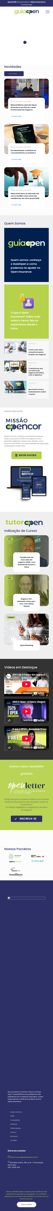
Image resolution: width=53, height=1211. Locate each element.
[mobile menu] (47, 12)
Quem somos (16, 1112)
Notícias (13, 1124)
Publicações (15, 1128)
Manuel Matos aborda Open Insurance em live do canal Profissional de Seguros (24, 107)
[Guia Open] (26, 11)
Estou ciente (26, 1204)
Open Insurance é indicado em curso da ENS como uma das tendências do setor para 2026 (25, 196)
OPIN (12, 1116)
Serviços (13, 1136)
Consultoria (15, 1120)
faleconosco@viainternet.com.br (24, 1157)
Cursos (13, 1132)
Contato (13, 1140)
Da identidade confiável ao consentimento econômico (23, 151)
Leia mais (17, 116)
